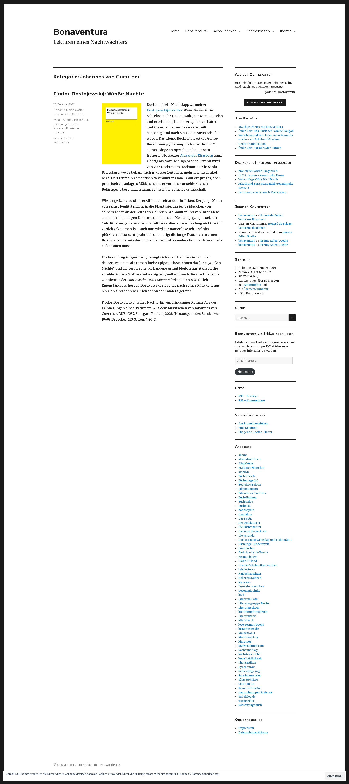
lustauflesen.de (248, 629)
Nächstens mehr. (249, 654)
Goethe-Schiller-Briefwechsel (257, 565)
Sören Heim (246, 684)
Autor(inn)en (252, 285)
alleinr (242, 455)
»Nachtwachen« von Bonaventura (260, 127)
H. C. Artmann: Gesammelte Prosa (261, 175)
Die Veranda (246, 535)
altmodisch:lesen (249, 459)
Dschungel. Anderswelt (253, 544)
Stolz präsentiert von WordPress (99, 765)
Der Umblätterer (249, 523)
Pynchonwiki (246, 667)
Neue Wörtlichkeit (250, 658)
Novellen (59, 128)
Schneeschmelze (249, 688)
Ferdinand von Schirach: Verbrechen (262, 192)
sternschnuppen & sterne (255, 692)
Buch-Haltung (247, 497)
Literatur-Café (248, 599)
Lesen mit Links (249, 590)
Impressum (246, 728)
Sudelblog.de (247, 696)
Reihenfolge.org (249, 671)
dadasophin (246, 510)
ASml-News (245, 463)
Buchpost (244, 506)
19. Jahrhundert (63, 119)
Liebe (74, 124)
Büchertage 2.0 (248, 480)
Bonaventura (80, 32)
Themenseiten (258, 31)
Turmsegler (246, 701)
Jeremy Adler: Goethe (274, 240)
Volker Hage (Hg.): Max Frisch (258, 179)
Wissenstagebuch (250, 705)
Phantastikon (247, 663)
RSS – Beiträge (248, 396)
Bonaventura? (196, 31)
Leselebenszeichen (251, 586)
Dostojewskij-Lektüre (164, 110)
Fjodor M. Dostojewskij (68, 109)
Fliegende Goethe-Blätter (255, 432)
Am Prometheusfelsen (253, 423)
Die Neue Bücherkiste (252, 531)
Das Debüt (245, 518)
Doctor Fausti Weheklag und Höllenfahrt (265, 540)
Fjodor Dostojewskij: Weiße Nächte (98, 94)
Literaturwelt (247, 616)
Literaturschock (248, 607)
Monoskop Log (248, 637)
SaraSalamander (249, 675)
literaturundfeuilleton (252, 612)
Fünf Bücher (246, 548)
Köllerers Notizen (249, 578)
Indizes (285, 31)
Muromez (244, 641)
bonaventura (246, 215)
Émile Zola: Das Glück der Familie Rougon (266, 131)
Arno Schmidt (225, 31)
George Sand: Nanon (252, 144)
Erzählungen (61, 124)
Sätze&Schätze (248, 679)
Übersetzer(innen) (255, 289)
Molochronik (246, 633)
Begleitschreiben (249, 484)
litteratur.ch (246, 620)
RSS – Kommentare (251, 400)
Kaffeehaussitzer (249, 573)
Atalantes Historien (251, 468)
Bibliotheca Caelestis (252, 493)
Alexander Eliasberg (196, 155)
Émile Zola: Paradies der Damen (259, 148)
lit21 (241, 595)
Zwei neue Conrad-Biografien (258, 171)
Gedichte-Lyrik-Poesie (253, 552)
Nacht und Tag (248, 650)
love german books (251, 624)
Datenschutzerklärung (253, 732)
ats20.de (244, 472)
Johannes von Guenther (68, 114)
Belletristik (81, 119)
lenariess (244, 582)
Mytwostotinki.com (251, 646)
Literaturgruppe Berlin (253, 603)
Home (175, 31)
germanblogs (247, 557)
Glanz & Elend (247, 561)
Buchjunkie (245, 501)
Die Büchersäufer (249, 527)
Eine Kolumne (247, 428)
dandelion (245, 514)
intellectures (246, 569)
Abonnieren (245, 372)
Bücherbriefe (247, 476)
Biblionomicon (248, 489)
